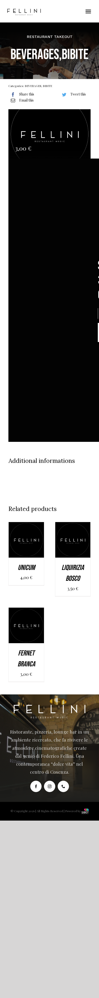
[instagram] (49, 786)
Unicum (26, 567)
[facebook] (36, 786)
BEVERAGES (33, 86)
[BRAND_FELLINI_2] (24, 11)
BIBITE (47, 86)
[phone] (63, 786)
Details (26, 548)
